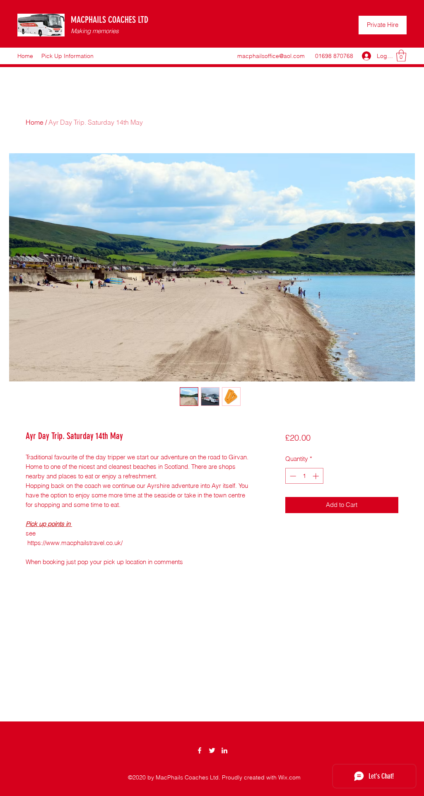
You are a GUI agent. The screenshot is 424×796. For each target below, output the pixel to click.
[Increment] (316, 476)
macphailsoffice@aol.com (271, 56)
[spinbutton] (304, 476)
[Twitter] (212, 750)
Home (34, 122)
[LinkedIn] (224, 750)
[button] (401, 56)
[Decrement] (292, 476)
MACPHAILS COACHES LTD (109, 19)
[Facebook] (199, 750)
